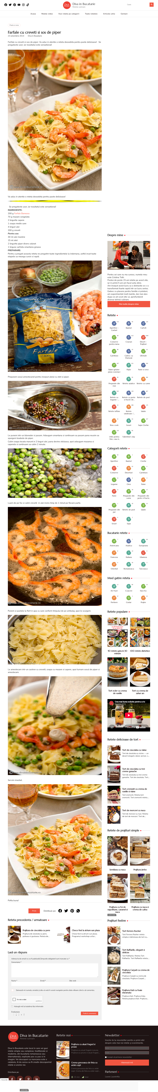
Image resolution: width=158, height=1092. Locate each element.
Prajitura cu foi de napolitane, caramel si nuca (118, 909)
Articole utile (109, 14)
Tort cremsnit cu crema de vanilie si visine (134, 790)
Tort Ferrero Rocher (131, 931)
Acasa (33, 14)
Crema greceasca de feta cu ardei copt (84, 1063)
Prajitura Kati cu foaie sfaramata (132, 991)
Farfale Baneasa (21, 213)
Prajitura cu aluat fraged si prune (83, 1045)
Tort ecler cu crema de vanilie (117, 692)
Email (43, 981)
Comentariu (16, 962)
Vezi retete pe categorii (68, 14)
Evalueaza (15, 1012)
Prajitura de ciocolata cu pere (36, 930)
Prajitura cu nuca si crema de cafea (140, 908)
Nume (14, 981)
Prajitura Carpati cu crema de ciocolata (136, 971)
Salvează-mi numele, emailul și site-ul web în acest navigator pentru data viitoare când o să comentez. (55, 990)
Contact (124, 14)
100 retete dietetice (140, 651)
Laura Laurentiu (112, 1076)
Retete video (47, 14)
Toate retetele (91, 14)
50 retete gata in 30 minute (117, 652)
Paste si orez (14, 25)
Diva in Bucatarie (84, 4)
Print (34, 911)
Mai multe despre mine (129, 304)
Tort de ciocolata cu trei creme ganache (133, 770)
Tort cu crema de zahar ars (140, 692)
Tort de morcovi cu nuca (133, 810)
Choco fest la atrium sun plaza (86, 930)
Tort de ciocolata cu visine (134, 750)
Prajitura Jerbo (140, 869)
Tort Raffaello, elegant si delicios (133, 951)
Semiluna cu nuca (117, 869)
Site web (72, 981)
